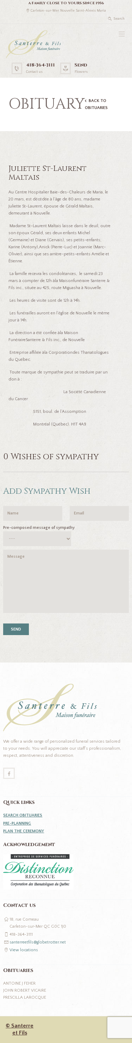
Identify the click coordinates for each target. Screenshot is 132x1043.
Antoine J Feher (19, 983)
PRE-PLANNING (17, 823)
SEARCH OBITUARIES (22, 815)
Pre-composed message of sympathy (39, 527)
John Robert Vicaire (24, 990)
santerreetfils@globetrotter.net (38, 942)
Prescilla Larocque (24, 997)
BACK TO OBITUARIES (96, 104)
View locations (24, 950)
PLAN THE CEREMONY (23, 831)
